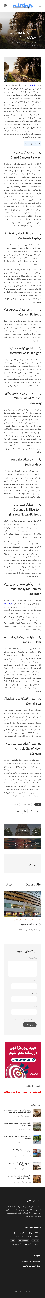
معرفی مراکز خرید (17, 920)
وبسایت (34, 1006)
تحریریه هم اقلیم (36, 930)
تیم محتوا (33, 42)
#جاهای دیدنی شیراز (19, 1233)
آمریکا (25, 29)
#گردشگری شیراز (16, 1244)
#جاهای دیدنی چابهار (33, 1237)
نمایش (28, 143)
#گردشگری (28, 1244)
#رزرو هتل (35, 1240)
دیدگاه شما (33, 958)
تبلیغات (27, 1291)
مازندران (36, 828)
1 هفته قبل (28, 1116)
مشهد (25, 920)
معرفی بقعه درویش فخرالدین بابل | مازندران (27, 831)
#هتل (36, 1244)
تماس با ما (18, 1291)
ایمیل (34, 994)
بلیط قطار (33, 85)
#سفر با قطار (27, 804)
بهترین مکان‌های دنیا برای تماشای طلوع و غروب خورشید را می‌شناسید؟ (20, 845)
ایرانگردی (39, 920)
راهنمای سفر (32, 29)
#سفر (12, 1240)
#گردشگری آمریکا (14, 804)
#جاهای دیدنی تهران (33, 1233)
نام (35, 981)
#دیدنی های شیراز (18, 1237)
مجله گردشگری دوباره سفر (31, 1261)
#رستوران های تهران (23, 1240)
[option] (22, 910)
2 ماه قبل (28, 1129)
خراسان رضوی (31, 920)
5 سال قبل (27, 42)
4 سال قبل (29, 930)
